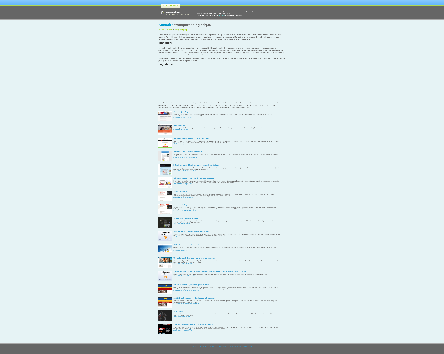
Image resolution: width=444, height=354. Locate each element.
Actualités (225, 346)
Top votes (211, 346)
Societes (169, 30)
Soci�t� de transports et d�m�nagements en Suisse (194, 298)
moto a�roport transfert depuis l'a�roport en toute (193, 231)
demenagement (179, 125)
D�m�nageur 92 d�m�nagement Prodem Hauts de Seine (196, 165)
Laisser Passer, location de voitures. (186, 218)
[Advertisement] (222, 84)
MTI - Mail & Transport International (187, 245)
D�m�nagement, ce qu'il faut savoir (187, 152)
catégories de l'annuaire (236, 346)
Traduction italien (196, 346)
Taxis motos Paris (180, 311)
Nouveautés (218, 346)
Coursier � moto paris (182, 112)
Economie (161, 30)
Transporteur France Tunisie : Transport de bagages (193, 324)
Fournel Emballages (181, 191)
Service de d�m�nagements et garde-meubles (191, 285)
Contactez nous (247, 346)
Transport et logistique (181, 30)
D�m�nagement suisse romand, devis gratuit (191, 138)
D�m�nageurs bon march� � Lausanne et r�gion (193, 178)
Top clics (204, 346)
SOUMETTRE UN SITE (170, 6)
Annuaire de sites (172, 12)
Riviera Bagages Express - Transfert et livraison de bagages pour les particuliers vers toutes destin (210, 271)
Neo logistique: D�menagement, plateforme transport (194, 258)
